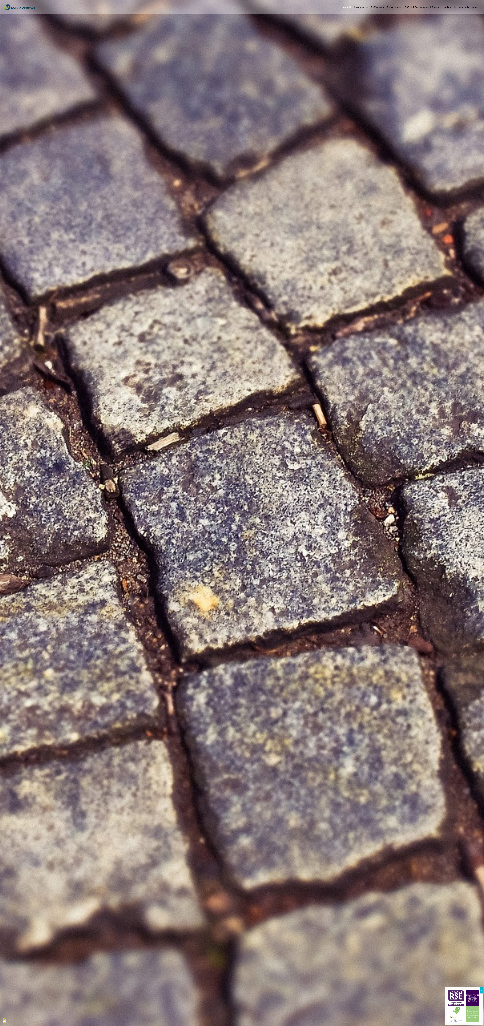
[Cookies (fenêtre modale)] (4, 1021)
